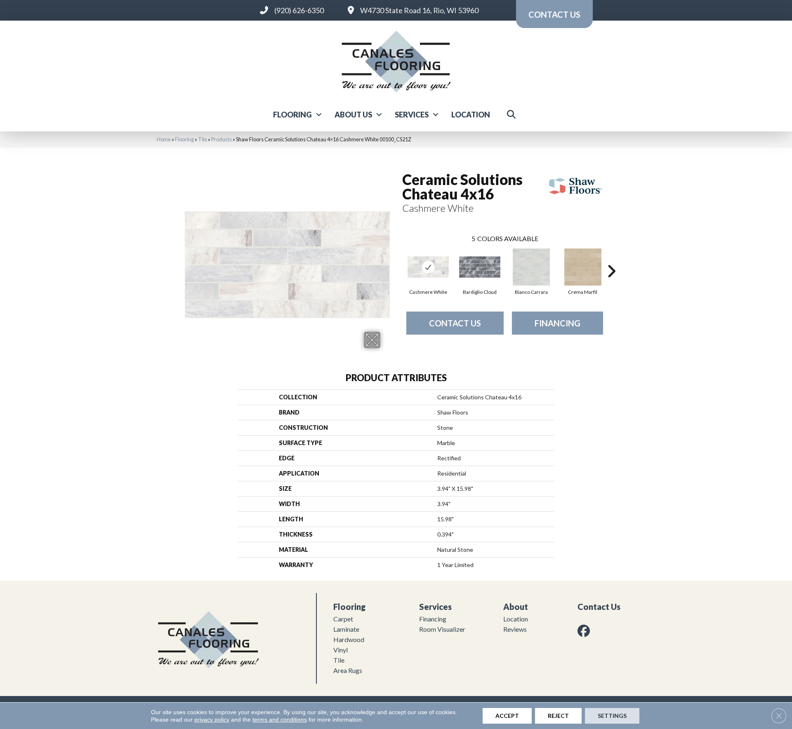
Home (164, 139)
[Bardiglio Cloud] (479, 267)
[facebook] (585, 630)
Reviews (515, 629)
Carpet (343, 619)
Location (470, 114)
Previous (398, 259)
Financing (557, 323)
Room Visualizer (442, 629)
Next (611, 259)
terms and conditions (279, 719)
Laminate (346, 629)
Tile (202, 139)
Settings (612, 715)
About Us (353, 114)
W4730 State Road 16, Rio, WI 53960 (419, 10)
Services (412, 114)
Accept (507, 715)
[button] (319, 114)
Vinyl (340, 650)
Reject (558, 715)
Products (221, 139)
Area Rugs (347, 670)
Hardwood (348, 639)
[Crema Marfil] (582, 267)
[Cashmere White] (428, 267)
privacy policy (211, 719)
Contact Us (455, 323)
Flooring (292, 114)
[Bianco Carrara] (531, 267)
